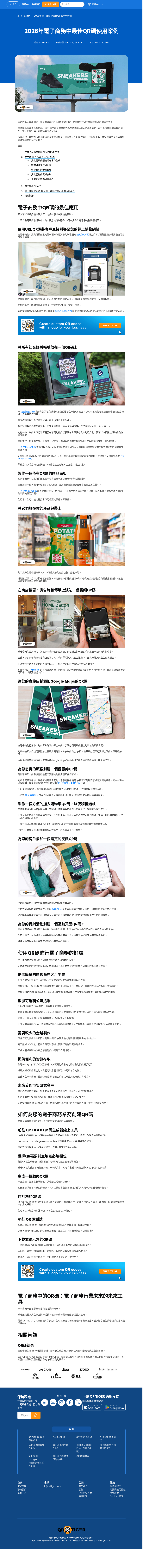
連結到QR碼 (83, 234)
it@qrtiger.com (52, 1486)
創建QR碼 (52, 4)
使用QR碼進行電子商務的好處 (40, 157)
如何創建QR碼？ (33, 186)
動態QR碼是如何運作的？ (37, 1438)
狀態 (81, 1489)
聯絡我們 (21, 1489)
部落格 (26, 15)
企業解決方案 (85, 1493)
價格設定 (83, 1496)
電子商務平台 (32, 795)
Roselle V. (44, 42)
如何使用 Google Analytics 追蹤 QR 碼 (36, 1461)
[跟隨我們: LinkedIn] (44, 1402)
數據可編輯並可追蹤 (41, 165)
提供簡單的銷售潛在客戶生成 (45, 160)
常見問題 (21, 1486)
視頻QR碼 (35, 669)
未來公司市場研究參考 (42, 179)
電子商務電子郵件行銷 (68, 783)
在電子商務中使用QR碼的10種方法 (42, 152)
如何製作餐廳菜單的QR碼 (60, 1457)
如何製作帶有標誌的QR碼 (108, 1446)
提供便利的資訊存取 (41, 174)
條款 (112, 1482)
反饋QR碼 (57, 909)
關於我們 (83, 1486)
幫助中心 (21, 1493)
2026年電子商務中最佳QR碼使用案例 (53, 15)
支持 (46, 1482)
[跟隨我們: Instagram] (61, 1402)
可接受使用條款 (118, 1489)
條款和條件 (115, 1486)
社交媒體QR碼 (28, 411)
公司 (81, 1482)
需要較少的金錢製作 (41, 170)
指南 (19, 1482)
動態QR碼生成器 (63, 311)
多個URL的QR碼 (29, 490)
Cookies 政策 (117, 1496)
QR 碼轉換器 (82, 1456)
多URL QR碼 (59, 1437)
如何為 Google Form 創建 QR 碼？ (84, 1448)
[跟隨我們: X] (78, 1402)
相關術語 (29, 195)
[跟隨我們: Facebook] (69, 1402)
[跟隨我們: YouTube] (53, 1402)
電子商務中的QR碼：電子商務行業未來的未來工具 (50, 190)
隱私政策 (114, 1493)
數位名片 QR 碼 (84, 1437)
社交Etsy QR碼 (28, 447)
